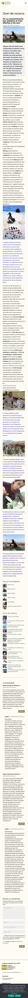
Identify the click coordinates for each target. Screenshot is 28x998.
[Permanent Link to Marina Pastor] (5, 596)
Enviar (22, 946)
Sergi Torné (10, 584)
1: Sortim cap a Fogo (13, 616)
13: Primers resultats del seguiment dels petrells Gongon (14, 666)
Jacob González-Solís (9, 385)
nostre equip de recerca (11, 348)
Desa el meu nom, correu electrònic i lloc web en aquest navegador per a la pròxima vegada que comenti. (14, 937)
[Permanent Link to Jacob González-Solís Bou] (5, 609)
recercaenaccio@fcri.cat (8, 978)
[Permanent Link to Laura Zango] (5, 604)
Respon (21, 711)
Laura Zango (10, 602)
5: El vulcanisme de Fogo (14, 634)
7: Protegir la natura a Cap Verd (16, 643)
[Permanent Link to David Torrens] (5, 591)
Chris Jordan (21, 199)
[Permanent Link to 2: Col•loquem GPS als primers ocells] (5, 623)
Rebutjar (18, 995)
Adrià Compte (11, 597)
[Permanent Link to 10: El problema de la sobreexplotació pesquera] (5, 659)
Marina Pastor (11, 593)
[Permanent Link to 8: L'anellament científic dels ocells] (5, 650)
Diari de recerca (14, 25)
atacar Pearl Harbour (12, 91)
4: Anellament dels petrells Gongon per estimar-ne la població (15, 631)
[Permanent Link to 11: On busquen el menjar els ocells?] (5, 663)
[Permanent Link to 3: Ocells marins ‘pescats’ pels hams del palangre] (5, 627)
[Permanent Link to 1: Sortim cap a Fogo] (5, 619)
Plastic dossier (11, 339)
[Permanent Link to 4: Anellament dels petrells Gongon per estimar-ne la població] (5, 632)
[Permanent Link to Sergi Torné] (5, 587)
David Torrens (11, 589)
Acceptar (11, 995)
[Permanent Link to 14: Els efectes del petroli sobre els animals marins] (5, 672)
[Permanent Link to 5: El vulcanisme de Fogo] (5, 637)
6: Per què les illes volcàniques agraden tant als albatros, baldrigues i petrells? (15, 640)
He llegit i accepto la (12, 942)
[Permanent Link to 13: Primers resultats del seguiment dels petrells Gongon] (5, 667)
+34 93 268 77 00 (6, 979)
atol (16, 108)
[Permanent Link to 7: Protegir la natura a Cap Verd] (5, 646)
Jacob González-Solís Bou (14, 606)
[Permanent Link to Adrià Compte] (5, 600)
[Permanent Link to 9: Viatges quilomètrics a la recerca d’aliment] (5, 654)
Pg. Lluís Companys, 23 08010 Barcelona (11, 972)
